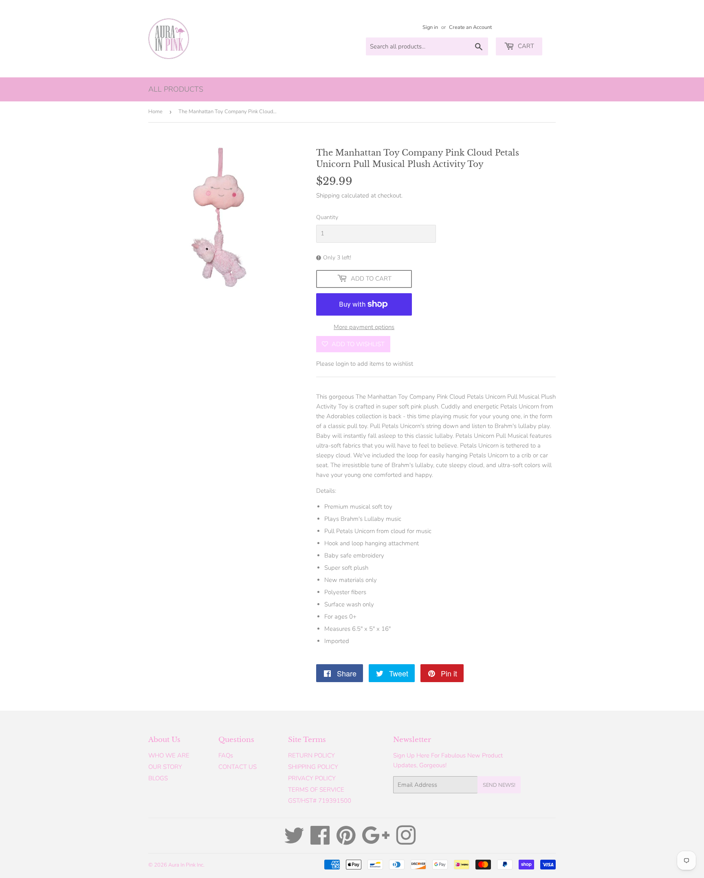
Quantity (327, 217)
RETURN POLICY (311, 755)
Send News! (499, 785)
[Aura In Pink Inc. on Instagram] (406, 841)
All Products (175, 89)
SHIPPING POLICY (313, 767)
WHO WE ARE (168, 755)
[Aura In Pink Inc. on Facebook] (320, 841)
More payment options (364, 327)
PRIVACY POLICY (312, 778)
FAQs (225, 755)
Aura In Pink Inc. (186, 865)
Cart (525, 46)
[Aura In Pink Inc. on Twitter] (294, 841)
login (342, 364)
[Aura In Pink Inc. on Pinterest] (346, 841)
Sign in (430, 27)
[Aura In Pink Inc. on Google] (376, 841)
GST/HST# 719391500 (319, 801)
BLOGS (158, 778)
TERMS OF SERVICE (316, 790)
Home (155, 111)
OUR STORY (165, 767)
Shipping (328, 195)
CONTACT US (237, 767)
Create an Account (470, 27)
